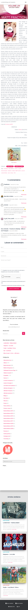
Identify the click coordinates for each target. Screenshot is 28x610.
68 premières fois (7, 360)
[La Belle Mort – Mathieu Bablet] (14, 510)
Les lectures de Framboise (9, 385)
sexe (9, 172)
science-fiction (4, 172)
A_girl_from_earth (9, 218)
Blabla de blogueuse (8, 367)
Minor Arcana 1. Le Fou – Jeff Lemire (11, 353)
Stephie (14, 162)
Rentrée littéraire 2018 (8, 423)
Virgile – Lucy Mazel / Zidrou (10, 348)
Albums (5, 362)
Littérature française (8, 390)
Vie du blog (6, 438)
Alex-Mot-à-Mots (8, 196)
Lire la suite (14, 529)
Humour (5, 378)
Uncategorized (7, 436)
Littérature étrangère (8, 388)
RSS (19, 606)
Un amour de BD (9, 124)
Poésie (5, 403)
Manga (5, 395)
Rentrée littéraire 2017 (8, 421)
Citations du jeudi (7, 372)
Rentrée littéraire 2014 (8, 413)
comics (16, 168)
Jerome (6, 205)
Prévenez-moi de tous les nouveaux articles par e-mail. (13, 285)
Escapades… (6, 375)
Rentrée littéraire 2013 (8, 410)
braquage (6, 168)
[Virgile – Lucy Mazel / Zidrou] (14, 574)
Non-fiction (6, 398)
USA (14, 172)
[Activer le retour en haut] (25, 607)
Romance (6, 431)
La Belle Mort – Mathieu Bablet (10, 343)
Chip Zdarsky (11, 168)
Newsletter (12, 606)
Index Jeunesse (10, 603)
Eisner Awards (4, 170)
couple (19, 168)
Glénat (20, 129)
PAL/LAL (5, 400)
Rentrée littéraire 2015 (8, 415)
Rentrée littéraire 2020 (8, 428)
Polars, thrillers (7, 405)
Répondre (24, 194)
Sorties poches (7, 433)
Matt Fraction (18, 170)
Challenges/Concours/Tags (9, 370)
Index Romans (20, 603)
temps (11, 172)
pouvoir (23, 170)
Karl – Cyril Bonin (7, 350)
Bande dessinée (10, 166)
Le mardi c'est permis (19, 166)
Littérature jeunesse (8, 393)
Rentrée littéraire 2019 (8, 426)
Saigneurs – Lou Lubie (8, 345)
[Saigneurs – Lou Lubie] (14, 541)
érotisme (10, 170)
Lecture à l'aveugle (8, 383)
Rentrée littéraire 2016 (8, 418)
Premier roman (7, 408)
